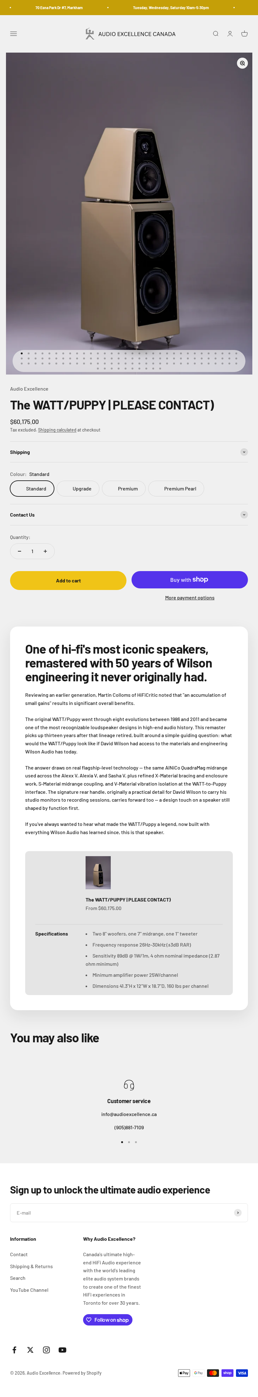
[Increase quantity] (45, 551)
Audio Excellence (29, 389)
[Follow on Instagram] (46, 1350)
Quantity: (20, 537)
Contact (19, 1254)
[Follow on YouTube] (62, 1350)
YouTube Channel (29, 1290)
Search (17, 1278)
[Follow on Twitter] (30, 1350)
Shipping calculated (57, 429)
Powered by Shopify (82, 1373)
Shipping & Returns (31, 1266)
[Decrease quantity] (19, 551)
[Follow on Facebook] (14, 1350)
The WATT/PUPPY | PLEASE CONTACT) (128, 899)
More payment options (190, 597)
